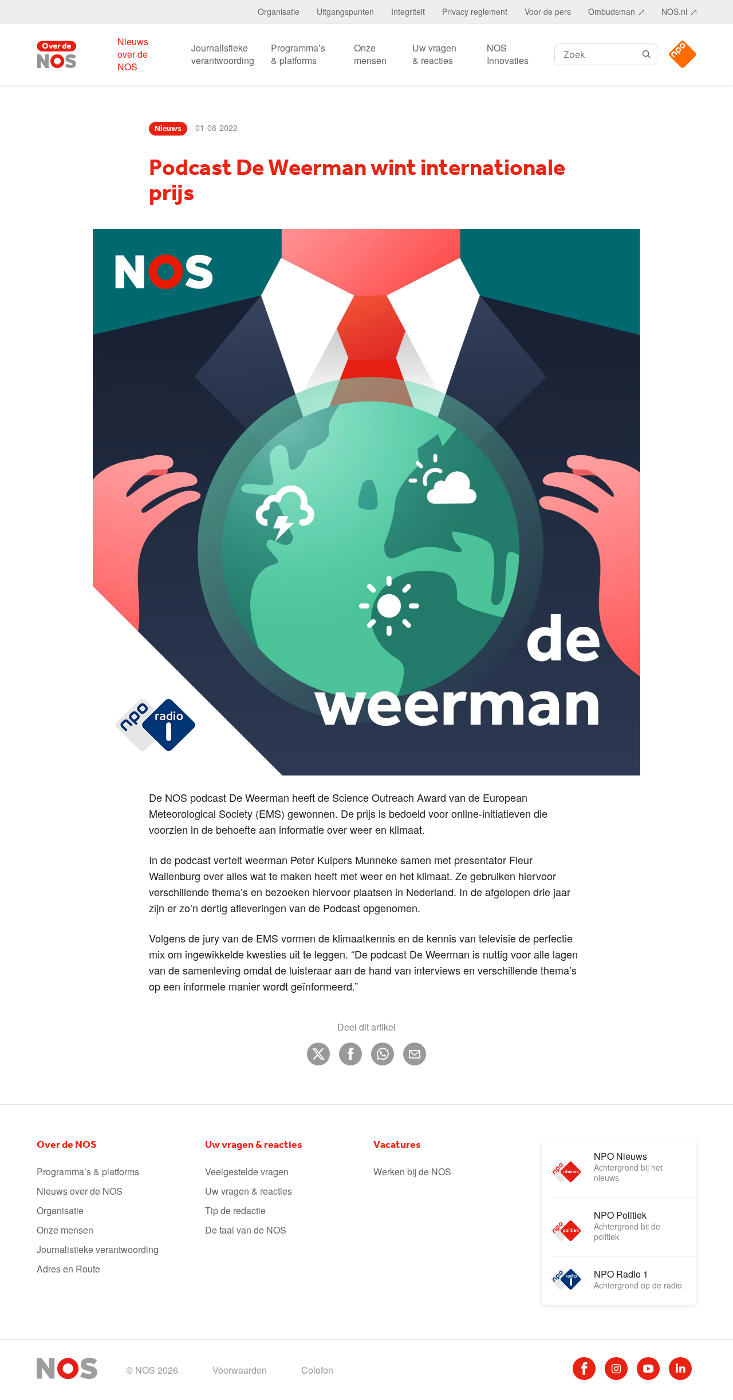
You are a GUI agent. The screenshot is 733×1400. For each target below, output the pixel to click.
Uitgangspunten (345, 11)
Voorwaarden (239, 1370)
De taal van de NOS (245, 1229)
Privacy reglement (474, 11)
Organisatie (278, 11)
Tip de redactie (235, 1210)
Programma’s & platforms (298, 54)
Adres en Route (68, 1268)
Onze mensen (370, 54)
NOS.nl (674, 11)
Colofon (317, 1370)
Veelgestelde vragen (247, 1171)
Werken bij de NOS (412, 1171)
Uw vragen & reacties (434, 54)
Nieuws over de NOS (132, 54)
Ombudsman (611, 11)
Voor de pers (548, 11)
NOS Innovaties (508, 54)
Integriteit (408, 11)
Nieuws (168, 128)
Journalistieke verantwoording (222, 54)
